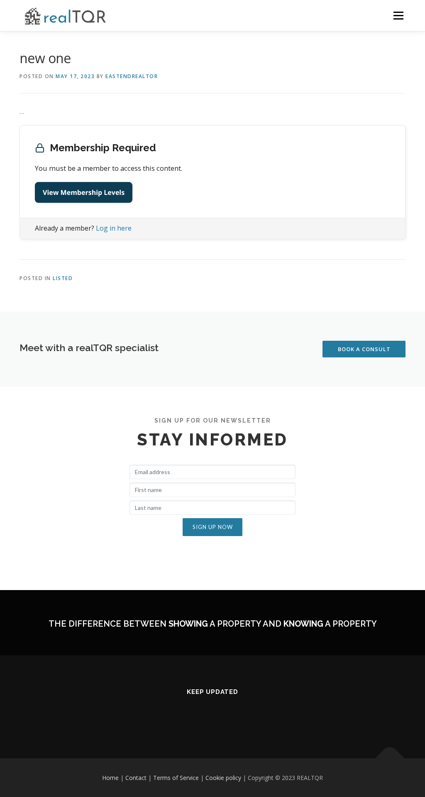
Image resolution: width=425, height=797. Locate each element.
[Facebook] (212, 714)
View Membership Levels (84, 192)
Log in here (114, 228)
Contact (136, 778)
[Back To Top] (390, 758)
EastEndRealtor (131, 76)
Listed (63, 278)
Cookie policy (223, 778)
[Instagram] (192, 714)
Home (110, 778)
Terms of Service (176, 778)
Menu (398, 16)
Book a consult (364, 349)
